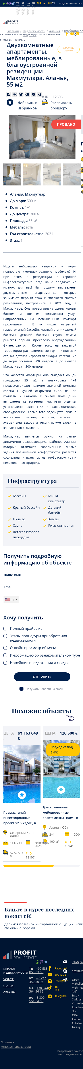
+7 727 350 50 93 (37, 980)
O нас (8, 34)
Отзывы (7, 39)
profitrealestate (77, 971)
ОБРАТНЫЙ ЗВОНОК (68, 49)
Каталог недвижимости (27, 34)
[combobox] (11, 599)
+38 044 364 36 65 (38, 989)
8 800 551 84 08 (36, 999)
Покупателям (51, 34)
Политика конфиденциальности (16, 1044)
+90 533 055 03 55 (38, 970)
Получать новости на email (44, 689)
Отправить (42, 677)
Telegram (59, 996)
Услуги (8, 979)
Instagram (59, 980)
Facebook (59, 968)
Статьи (8, 986)
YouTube (59, 974)
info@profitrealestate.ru (77, 962)
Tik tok (57, 988)
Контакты (20, 39)
